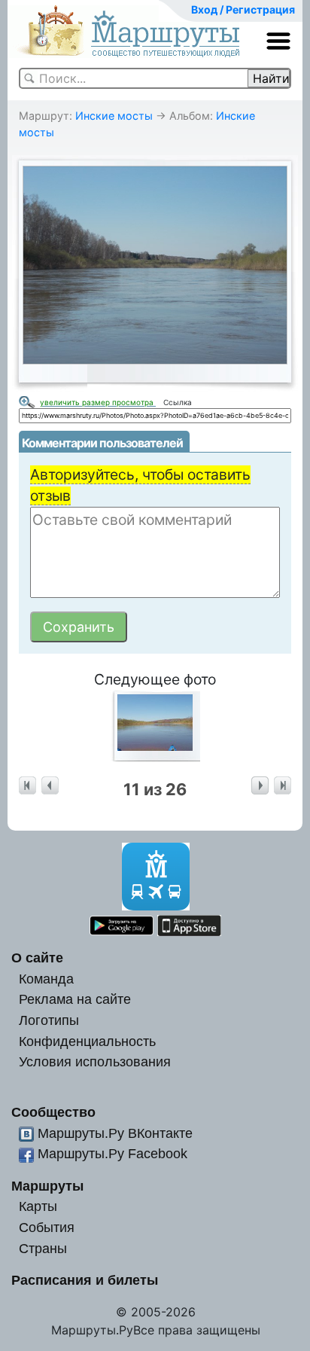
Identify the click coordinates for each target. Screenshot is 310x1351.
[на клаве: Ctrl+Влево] (50, 785)
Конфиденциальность (87, 1041)
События (46, 1227)
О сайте (37, 957)
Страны (43, 1248)
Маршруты (47, 1186)
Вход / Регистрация (243, 9)
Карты (38, 1206)
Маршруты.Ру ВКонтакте (115, 1133)
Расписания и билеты (84, 1280)
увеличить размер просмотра (98, 402)
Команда (46, 979)
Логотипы (49, 1020)
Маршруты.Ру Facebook (112, 1153)
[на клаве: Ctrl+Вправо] (260, 785)
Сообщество (53, 1112)
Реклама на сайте (75, 999)
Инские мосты (114, 115)
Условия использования (95, 1061)
